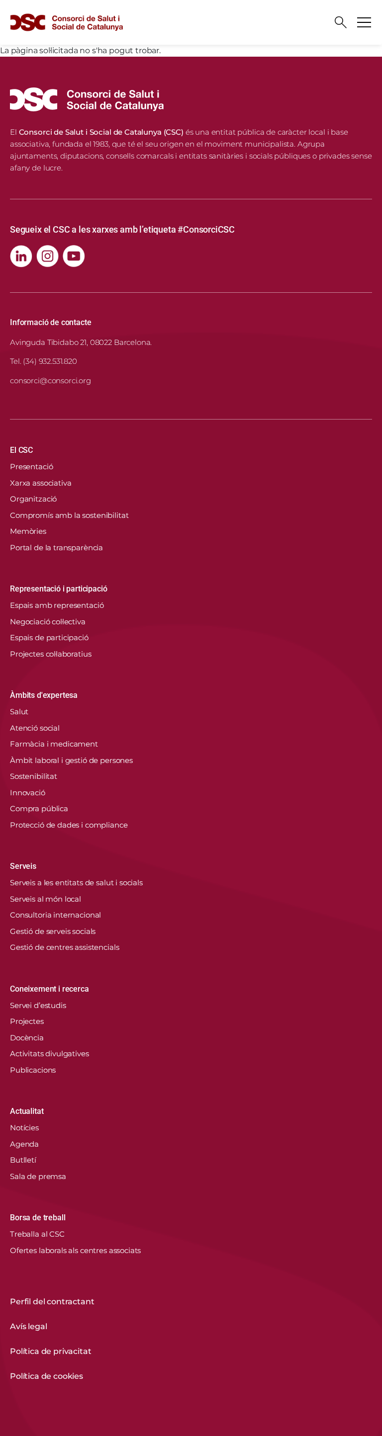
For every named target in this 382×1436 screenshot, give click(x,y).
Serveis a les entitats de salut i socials (76, 882)
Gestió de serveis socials (53, 931)
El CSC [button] (21, 450)
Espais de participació (49, 637)
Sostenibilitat (33, 776)
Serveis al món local (45, 899)
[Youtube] (74, 256)
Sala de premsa (38, 1176)
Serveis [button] (23, 866)
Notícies (24, 1127)
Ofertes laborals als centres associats (75, 1250)
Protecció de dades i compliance (68, 825)
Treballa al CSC (37, 1234)
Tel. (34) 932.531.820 (43, 361)
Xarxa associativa (40, 483)
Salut (19, 711)
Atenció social (35, 728)
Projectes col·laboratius (50, 654)
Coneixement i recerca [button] (49, 989)
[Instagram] (47, 256)
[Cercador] (341, 22)
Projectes (27, 1021)
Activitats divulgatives (49, 1053)
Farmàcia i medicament (54, 744)
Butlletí (23, 1160)
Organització (33, 499)
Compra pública (39, 808)
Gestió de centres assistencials (64, 947)
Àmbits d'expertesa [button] (44, 695)
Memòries (28, 531)
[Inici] (66, 22)
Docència (27, 1037)
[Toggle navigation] (364, 22)
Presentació (31, 466)
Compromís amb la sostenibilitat (69, 515)
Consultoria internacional (55, 915)
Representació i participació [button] (58, 588)
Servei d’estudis (38, 1005)
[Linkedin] (21, 256)
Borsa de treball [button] (37, 1217)
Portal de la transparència (56, 547)
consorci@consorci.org (50, 380)
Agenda (24, 1144)
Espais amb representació (56, 605)
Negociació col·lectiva (48, 621)
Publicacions (33, 1070)
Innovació (27, 792)
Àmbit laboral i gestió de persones (71, 760)
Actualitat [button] (26, 1111)
